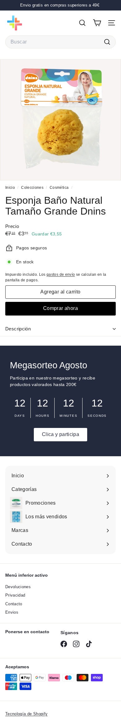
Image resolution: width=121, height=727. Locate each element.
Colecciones (32, 187)
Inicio (10, 187)
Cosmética (59, 187)
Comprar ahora (60, 308)
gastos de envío (61, 274)
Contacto (13, 604)
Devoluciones (18, 586)
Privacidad (15, 595)
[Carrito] (97, 23)
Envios (11, 612)
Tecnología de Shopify (26, 713)
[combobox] (60, 41)
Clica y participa (60, 434)
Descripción (18, 328)
